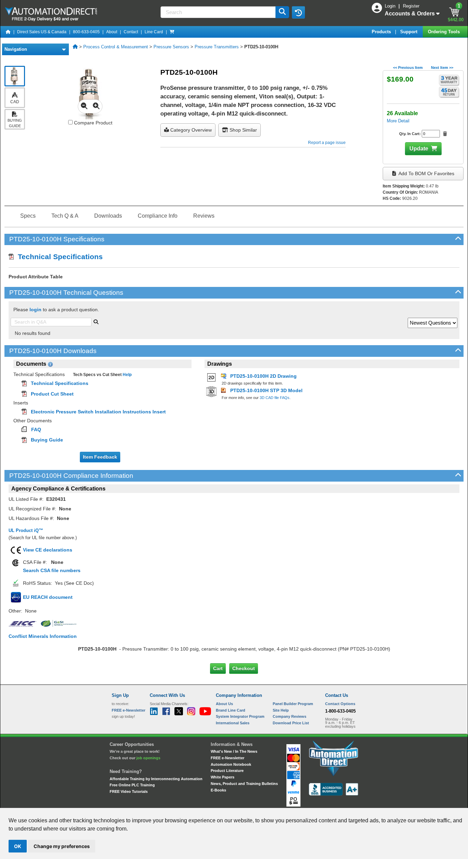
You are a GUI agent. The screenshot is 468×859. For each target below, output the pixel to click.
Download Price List (291, 723)
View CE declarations (47, 550)
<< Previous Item (408, 67)
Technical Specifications (58, 257)
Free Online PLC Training (132, 785)
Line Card (154, 31)
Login (391, 6)
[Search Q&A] (95, 321)
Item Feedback (100, 457)
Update (418, 149)
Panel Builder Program (293, 704)
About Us (224, 704)
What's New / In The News (234, 751)
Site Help (281, 710)
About (111, 31)
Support (409, 31)
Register (411, 6)
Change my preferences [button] (62, 846)
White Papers (222, 777)
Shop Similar (242, 130)
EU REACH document (48, 597)
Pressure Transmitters (217, 46)
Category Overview (190, 130)
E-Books (218, 790)
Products (382, 31)
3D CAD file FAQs (275, 398)
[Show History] (298, 12)
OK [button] (17, 846)
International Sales (232, 723)
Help (127, 374)
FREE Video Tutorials (129, 791)
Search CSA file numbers (52, 570)
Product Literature (227, 771)
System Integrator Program (240, 716)
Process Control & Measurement (115, 46)
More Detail (398, 120)
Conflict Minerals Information (43, 636)
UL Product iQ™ (26, 530)
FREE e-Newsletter (227, 758)
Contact (131, 31)
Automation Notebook (231, 764)
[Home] (8, 32)
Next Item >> (442, 67)
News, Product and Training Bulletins (244, 784)
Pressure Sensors (171, 46)
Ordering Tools (444, 31)
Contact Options (340, 704)
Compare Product (92, 122)
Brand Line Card (230, 710)
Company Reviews (289, 716)
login (35, 309)
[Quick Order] (172, 32)
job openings (148, 758)
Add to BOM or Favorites (425, 173)
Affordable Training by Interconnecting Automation (156, 779)
